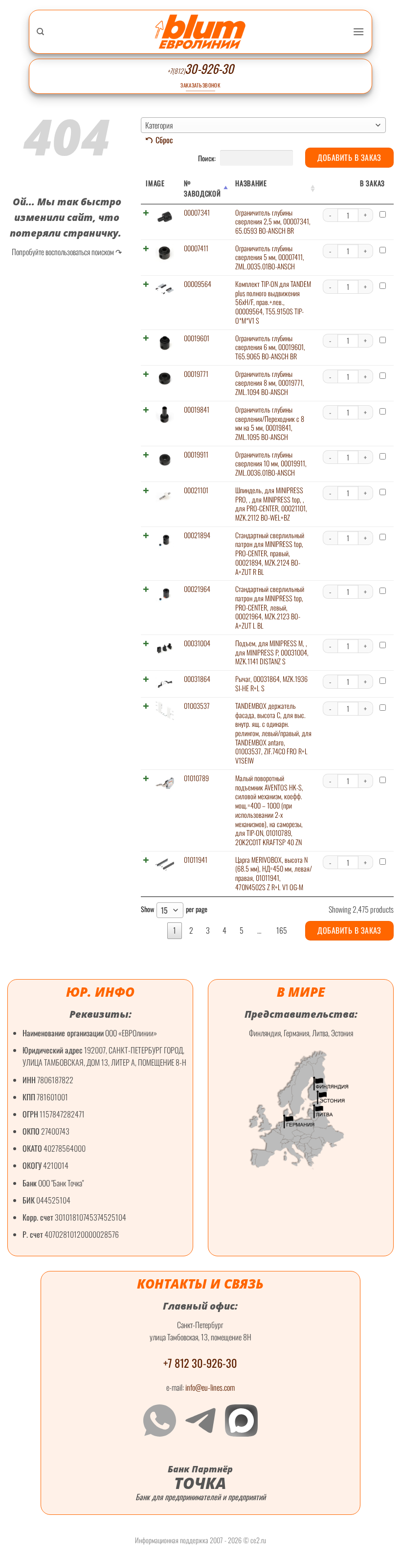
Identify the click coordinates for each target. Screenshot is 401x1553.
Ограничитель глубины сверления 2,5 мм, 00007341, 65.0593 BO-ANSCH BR (273, 221)
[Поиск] (40, 31)
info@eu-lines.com (210, 1387)
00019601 (196, 338)
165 (281, 930)
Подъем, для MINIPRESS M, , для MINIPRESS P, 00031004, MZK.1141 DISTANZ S (272, 652)
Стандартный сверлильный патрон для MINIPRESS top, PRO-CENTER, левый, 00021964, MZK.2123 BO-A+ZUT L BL (269, 607)
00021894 (197, 535)
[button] (358, 32)
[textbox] (263, 125)
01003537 (197, 705)
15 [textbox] (164, 910)
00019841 (196, 409)
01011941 (195, 859)
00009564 (197, 284)
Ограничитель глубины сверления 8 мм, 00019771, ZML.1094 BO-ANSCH (269, 383)
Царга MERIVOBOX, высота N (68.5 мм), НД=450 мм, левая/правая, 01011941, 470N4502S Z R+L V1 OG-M (273, 873)
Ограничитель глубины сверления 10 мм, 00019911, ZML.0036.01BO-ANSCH (271, 463)
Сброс (164, 140)
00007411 (196, 248)
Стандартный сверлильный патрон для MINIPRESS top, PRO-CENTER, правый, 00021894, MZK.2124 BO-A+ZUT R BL (269, 553)
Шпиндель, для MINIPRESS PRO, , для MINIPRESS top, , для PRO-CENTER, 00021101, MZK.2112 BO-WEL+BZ (271, 504)
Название (251, 183)
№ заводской (202, 188)
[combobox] (263, 125)
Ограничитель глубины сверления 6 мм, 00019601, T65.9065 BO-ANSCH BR (270, 347)
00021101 (196, 490)
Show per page (174, 910)
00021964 (197, 589)
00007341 (197, 212)
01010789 (196, 778)
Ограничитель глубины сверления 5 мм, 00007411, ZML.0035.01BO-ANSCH (269, 257)
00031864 (197, 679)
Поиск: (207, 158)
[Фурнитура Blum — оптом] (200, 31)
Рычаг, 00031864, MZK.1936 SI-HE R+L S (271, 683)
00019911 (196, 454)
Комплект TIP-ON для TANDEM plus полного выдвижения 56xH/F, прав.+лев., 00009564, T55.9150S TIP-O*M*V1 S (273, 302)
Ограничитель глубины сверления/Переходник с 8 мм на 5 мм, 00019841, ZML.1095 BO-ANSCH (269, 423)
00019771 (196, 374)
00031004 (197, 643)
